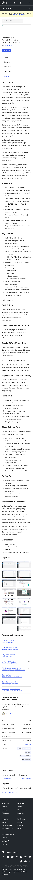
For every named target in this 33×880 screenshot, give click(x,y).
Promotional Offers (25, 756)
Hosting (4, 810)
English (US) (27, 744)
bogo (19, 748)
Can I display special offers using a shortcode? (10, 683)
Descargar (6, 50)
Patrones (20, 813)
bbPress (5, 841)
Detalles (6, 57)
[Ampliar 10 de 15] (29, 581)
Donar (20, 825)
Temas (19, 807)
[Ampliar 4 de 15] (13, 591)
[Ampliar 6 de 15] (13, 609)
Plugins (19, 810)
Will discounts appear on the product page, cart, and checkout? (13, 669)
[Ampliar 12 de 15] (29, 600)
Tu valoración (6, 779)
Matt (4, 838)
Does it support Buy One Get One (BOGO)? (9, 662)
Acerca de (5, 803)
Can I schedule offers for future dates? (9, 655)
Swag (20, 828)
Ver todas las (26, 779)
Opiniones (7, 62)
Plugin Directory (7, 8)
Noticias (4, 807)
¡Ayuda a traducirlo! (19, 14)
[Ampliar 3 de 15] (13, 581)
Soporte (6, 76)
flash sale (27, 752)
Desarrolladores (7, 825)
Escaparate (21, 803)
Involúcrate (21, 819)
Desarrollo (7, 71)
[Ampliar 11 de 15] (29, 591)
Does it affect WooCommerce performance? (12, 676)
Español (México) (12, 852)
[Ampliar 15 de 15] (29, 628)
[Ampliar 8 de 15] (29, 563)
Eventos (20, 822)
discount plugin (26, 748)
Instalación (7, 67)
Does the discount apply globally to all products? (10, 648)
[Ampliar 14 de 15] (29, 619)
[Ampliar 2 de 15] (13, 572)
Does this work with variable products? (8, 641)
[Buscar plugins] (21, 21)
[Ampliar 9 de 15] (29, 572)
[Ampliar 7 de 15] (13, 619)
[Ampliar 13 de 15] (29, 609)
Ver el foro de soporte (9, 792)
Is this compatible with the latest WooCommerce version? (12, 689)
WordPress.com (8, 834)
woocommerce (26, 759)
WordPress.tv (7, 828)
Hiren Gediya (9, 45)
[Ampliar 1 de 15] (13, 563)
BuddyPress (7, 844)
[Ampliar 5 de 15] (13, 600)
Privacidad (5, 813)
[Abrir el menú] (30, 2)
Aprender (5, 819)
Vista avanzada (7, 765)
